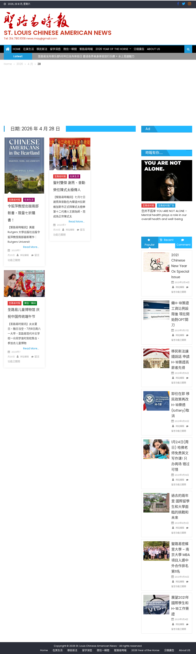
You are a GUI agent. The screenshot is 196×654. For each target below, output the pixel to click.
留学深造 (55, 49)
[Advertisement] (98, 95)
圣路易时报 (14, 199)
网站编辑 (24, 255)
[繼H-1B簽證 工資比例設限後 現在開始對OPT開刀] (156, 310)
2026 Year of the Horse (112, 49)
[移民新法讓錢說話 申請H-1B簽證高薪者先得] (156, 358)
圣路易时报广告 (166, 205)
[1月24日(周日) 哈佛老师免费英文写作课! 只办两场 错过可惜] (156, 449)
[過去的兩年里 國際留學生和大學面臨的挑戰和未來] (156, 502)
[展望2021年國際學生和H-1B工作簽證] (156, 604)
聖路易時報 (86, 49)
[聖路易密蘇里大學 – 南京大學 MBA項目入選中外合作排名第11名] (156, 551)
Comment (183, 245)
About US (153, 49)
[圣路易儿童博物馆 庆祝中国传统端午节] (24, 283)
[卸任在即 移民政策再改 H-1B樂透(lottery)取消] (156, 401)
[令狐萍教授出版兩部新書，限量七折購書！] (24, 165)
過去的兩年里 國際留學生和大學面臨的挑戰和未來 (180, 506)
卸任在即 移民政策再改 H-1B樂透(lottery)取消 (180, 404)
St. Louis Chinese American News (58, 32)
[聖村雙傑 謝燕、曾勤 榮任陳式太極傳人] (69, 153)
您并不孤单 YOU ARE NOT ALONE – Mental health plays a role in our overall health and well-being (164, 215)
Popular (150, 245)
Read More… (31, 247)
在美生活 (28, 49)
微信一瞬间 (30, 303)
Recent (169, 240)
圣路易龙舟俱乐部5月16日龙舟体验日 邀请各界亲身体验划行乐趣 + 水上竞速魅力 (86, 56)
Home (16, 49)
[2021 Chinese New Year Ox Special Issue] (156, 262)
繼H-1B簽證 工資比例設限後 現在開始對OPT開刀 (180, 314)
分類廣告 (139, 49)
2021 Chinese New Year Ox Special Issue (180, 266)
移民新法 (42, 49)
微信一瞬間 (70, 49)
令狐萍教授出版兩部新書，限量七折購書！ (23, 213)
